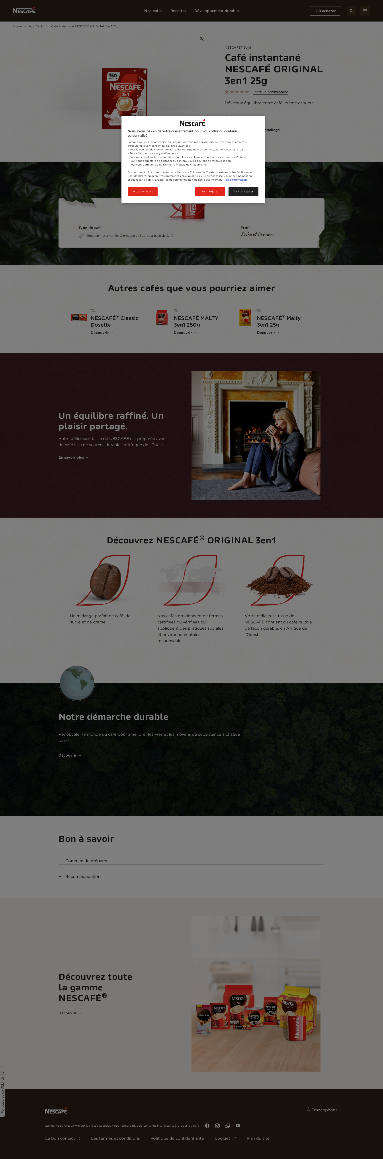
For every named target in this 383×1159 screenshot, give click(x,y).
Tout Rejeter (210, 191)
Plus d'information (235, 179)
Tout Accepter (243, 191)
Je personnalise (143, 191)
